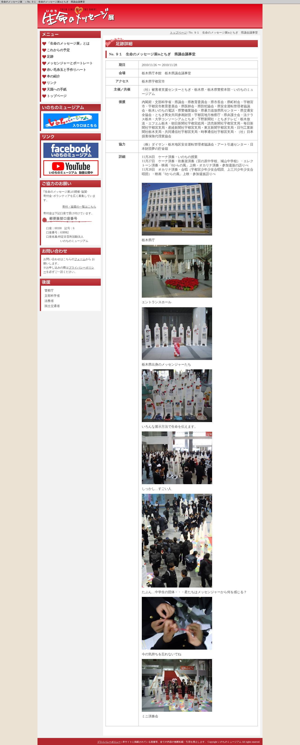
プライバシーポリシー (109, 742)
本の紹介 (53, 76)
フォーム (80, 259)
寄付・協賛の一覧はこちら (79, 206)
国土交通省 (52, 306)
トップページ (178, 32)
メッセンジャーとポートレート (70, 63)
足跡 (50, 56)
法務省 (49, 301)
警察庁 (49, 290)
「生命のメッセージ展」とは (68, 43)
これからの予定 (58, 50)
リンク (52, 83)
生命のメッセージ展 (11, 1)
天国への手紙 (57, 89)
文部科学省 (52, 295)
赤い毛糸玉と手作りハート (66, 69)
